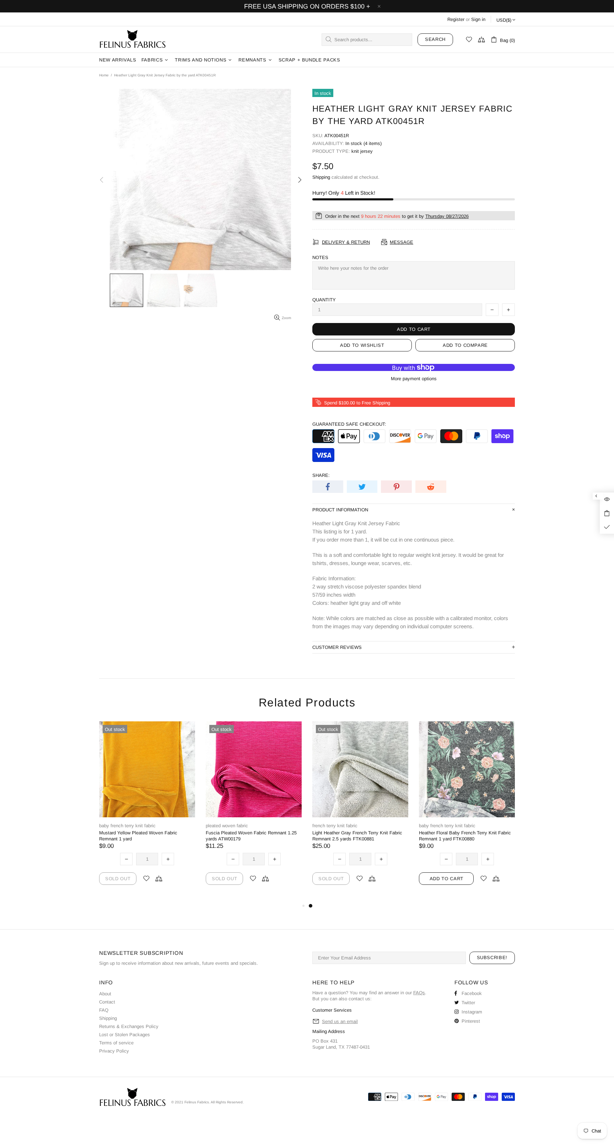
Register (455, 19)
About (105, 993)
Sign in (478, 19)
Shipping (321, 177)
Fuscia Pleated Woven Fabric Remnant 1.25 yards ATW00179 (251, 835)
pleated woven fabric (227, 825)
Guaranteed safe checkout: (349, 424)
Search (435, 39)
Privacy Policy (114, 1051)
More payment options (414, 378)
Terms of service (116, 1042)
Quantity (324, 299)
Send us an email (340, 1021)
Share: (321, 475)
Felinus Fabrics (132, 39)
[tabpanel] (360, 811)
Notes (320, 257)
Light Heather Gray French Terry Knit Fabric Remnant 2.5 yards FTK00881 (357, 835)
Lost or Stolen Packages (124, 1034)
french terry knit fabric (334, 825)
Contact (107, 1002)
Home (104, 75)
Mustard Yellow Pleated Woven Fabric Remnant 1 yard (138, 835)
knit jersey (362, 151)
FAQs (419, 992)
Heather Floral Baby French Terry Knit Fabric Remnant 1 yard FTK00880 (465, 835)
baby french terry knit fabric (127, 825)
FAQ (103, 1010)
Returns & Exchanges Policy (128, 1026)
